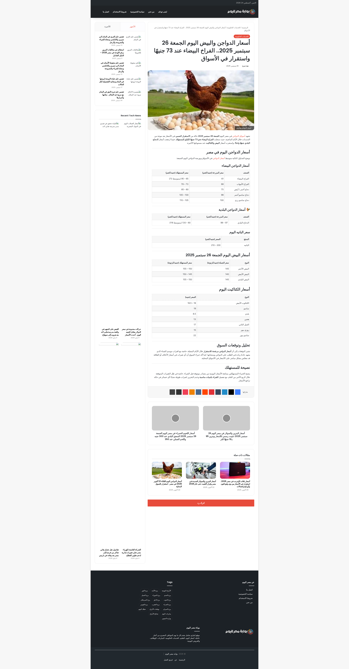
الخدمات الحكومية (233, 27)
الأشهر (132, 26)
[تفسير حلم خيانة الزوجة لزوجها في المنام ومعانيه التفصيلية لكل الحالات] (133, 82)
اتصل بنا (106, 11)
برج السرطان (145, 600)
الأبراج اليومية (166, 591)
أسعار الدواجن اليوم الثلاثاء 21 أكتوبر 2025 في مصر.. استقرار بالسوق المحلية (168, 484)
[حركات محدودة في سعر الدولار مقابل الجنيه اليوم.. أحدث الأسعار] (131, 224)
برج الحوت (167, 600)
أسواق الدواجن (239, 136)
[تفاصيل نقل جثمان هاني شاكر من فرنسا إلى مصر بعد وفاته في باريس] (109, 445)
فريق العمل (168, 660)
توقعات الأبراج (154, 609)
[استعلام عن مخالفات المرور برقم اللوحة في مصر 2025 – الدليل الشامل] (133, 53)
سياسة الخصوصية (137, 11)
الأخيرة (107, 26)
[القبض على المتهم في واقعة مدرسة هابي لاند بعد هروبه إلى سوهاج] (109, 224)
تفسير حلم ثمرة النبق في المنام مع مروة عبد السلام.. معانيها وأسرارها (111, 94)
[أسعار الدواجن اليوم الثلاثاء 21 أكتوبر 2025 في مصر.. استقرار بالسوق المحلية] (167, 470)
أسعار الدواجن (219, 158)
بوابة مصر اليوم (171, 654)
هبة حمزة (245, 66)
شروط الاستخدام (120, 11)
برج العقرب (156, 604)
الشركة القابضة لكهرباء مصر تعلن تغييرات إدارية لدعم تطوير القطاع (131, 552)
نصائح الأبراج (154, 614)
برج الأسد (155, 591)
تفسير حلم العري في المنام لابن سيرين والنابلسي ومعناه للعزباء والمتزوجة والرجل (111, 39)
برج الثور (145, 591)
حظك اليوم (142, 609)
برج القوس (144, 604)
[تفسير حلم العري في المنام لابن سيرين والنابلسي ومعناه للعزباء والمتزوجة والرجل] (133, 40)
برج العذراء (167, 604)
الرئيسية (245, 27)
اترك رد (201, 503)
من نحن (151, 11)
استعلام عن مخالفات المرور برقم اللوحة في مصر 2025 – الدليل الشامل (112, 52)
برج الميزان (167, 609)
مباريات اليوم (166, 614)
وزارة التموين (166, 618)
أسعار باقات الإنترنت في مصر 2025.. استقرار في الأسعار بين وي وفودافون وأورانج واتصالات (235, 484)
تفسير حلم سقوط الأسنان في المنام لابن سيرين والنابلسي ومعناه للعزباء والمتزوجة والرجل (112, 67)
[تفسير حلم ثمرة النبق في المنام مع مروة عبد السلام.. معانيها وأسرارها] (133, 95)
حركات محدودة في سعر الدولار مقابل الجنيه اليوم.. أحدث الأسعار (131, 332)
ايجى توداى (162, 11)
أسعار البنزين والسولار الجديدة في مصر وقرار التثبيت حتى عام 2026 (202, 482)
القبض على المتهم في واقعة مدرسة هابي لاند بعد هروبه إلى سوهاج (110, 332)
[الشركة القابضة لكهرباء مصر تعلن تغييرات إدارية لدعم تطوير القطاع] (131, 445)
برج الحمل (145, 595)
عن (175, 660)
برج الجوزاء (156, 595)
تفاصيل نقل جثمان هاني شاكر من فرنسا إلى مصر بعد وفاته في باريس (109, 552)
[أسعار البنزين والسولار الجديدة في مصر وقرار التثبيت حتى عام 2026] (201, 470)
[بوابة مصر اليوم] (241, 11)
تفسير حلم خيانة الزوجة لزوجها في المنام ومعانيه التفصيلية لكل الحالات (111, 81)
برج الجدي (167, 595)
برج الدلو (157, 600)
